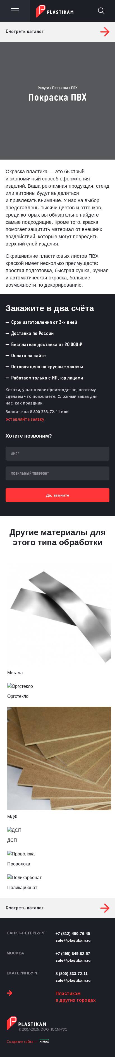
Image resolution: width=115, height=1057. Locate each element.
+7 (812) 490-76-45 (73, 933)
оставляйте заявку (25, 419)
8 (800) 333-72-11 (72, 973)
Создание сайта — (22, 1041)
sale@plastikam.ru (73, 940)
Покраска (60, 87)
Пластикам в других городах (76, 997)
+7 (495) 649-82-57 (73, 953)
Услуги (43, 87)
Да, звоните (57, 495)
